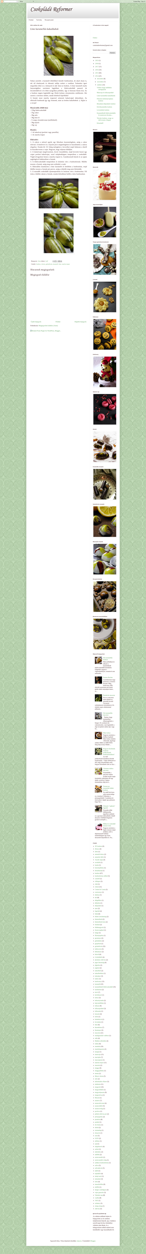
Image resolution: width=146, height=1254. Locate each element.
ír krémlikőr (98, 957)
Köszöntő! (100, 123)
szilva (96, 1165)
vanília (97, 1198)
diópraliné (98, 906)
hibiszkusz (98, 952)
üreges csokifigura (100, 1190)
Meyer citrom (99, 1076)
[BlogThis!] (55, 261)
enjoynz (79, 1241)
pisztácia (97, 1119)
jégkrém (97, 965)
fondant (97, 924)
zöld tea (97, 1209)
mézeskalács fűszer (101, 1081)
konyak (97, 1014)
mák (96, 1038)
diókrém (97, 903)
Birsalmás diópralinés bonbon (106, 104)
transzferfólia (99, 1184)
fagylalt (97, 911)
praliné (97, 1122)
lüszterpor (98, 1030)
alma (96, 851)
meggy (97, 1068)
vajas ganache (99, 1192)
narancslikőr (98, 1106)
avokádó (97, 862)
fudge (96, 933)
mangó (97, 1052)
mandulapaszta (99, 1049)
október (99, 85)
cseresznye (98, 892)
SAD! (97, 1138)
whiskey (97, 1203)
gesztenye (98, 938)
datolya (97, 895)
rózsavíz (97, 1133)
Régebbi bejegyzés (80, 322)
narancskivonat (99, 1103)
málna (97, 1044)
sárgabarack (98, 1146)
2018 (97, 63)
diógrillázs (98, 900)
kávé (96, 992)
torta (96, 1181)
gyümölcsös (49, 264)
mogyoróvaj (98, 1095)
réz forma (98, 1125)
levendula (98, 1022)
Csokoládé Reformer (51, 9)
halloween (98, 949)
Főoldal (31, 20)
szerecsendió (99, 1157)
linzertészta (98, 1027)
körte (96, 1016)
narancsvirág (99, 1108)
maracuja (98, 1054)
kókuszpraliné (99, 1008)
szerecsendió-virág (100, 1160)
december (100, 79)
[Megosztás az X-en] (57, 261)
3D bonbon (98, 846)
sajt (96, 1144)
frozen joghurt (99, 930)
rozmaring (98, 1130)
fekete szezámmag (100, 916)
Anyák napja (99, 860)
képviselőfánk (99, 1003)
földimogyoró (99, 927)
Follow (95, 38)
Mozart (97, 1098)
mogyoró (98, 1087)
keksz (96, 997)
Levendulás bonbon (103, 110)
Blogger (92, 1241)
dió (96, 897)
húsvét (97, 954)
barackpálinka (99, 868)
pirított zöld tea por (101, 1114)
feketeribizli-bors (100, 922)
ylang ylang (98, 1206)
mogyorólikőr (99, 1090)
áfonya (97, 849)
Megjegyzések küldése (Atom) (48, 325)
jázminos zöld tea (100, 960)
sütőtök (97, 1154)
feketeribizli (98, 919)
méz (96, 1079)
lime (60, 264)
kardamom (98, 989)
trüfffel (97, 1187)
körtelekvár (98, 1019)
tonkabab (98, 1179)
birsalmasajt (98, 870)
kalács (97, 979)
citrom (43, 264)
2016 (97, 70)
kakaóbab (98, 971)
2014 (97, 76)
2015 (97, 73)
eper (96, 908)
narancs (97, 1100)
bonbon (38, 264)
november (100, 82)
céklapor (97, 881)
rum (96, 1135)
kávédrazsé (98, 995)
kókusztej (98, 1011)
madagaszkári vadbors (102, 1035)
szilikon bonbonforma (102, 1163)
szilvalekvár (98, 1168)
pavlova (97, 1111)
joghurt (97, 968)
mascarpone (98, 1060)
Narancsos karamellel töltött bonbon (108, 788)
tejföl (96, 1171)
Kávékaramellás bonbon (104, 107)
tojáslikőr (98, 1173)
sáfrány (97, 1141)
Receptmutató (49, 20)
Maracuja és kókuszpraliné (105, 92)
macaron (97, 1033)
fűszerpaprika (99, 935)
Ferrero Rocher (108, 677)
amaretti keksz (99, 854)
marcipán (98, 1057)
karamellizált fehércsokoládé (104, 987)
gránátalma (98, 941)
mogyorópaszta (99, 1092)
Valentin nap (99, 1195)
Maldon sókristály (100, 1041)
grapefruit (98, 943)
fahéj (96, 914)
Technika (39, 20)
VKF (96, 1200)
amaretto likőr (99, 857)
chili (96, 884)
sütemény (98, 1152)
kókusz (97, 1006)
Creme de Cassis (100, 889)
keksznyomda (99, 1000)
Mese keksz (106, 733)
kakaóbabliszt (99, 973)
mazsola (97, 1065)
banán (97, 865)
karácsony (98, 981)
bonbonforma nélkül (101, 876)
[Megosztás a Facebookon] (59, 261)
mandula (97, 1046)
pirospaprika (99, 1117)
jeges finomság (99, 962)
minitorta (97, 1084)
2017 (97, 66)
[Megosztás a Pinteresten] (61, 261)
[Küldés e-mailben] (54, 261)
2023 (97, 60)
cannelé (97, 878)
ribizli (96, 1127)
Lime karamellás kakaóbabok (106, 96)
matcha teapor (66, 264)
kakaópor (98, 976)
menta (97, 1073)
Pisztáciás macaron (109, 695)
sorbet (97, 1149)
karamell (55, 264)
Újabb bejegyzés (36, 322)
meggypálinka (99, 1071)
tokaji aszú (98, 1176)
